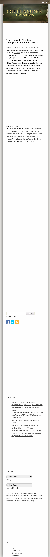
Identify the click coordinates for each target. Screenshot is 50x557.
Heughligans (21, 496)
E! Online (17, 53)
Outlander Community (14, 498)
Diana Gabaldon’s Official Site (32, 498)
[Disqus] (25, 184)
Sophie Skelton (22, 139)
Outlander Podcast (12, 493)
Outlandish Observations (28, 493)
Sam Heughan (23, 131)
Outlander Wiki (11, 496)
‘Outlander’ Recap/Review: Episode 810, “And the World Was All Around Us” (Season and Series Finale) (28, 415)
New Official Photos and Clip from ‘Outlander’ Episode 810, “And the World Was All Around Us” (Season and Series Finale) (27, 433)
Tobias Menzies (17, 134)
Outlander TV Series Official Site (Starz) (20, 501)
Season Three (11, 139)
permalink (30, 142)
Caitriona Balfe (29, 129)
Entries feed (16, 550)
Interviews (38, 129)
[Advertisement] (22, 341)
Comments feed (17, 553)
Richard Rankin (11, 131)
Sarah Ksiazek (33, 48)
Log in (14, 548)
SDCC (31, 131)
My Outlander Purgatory (34, 496)
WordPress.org (17, 556)
